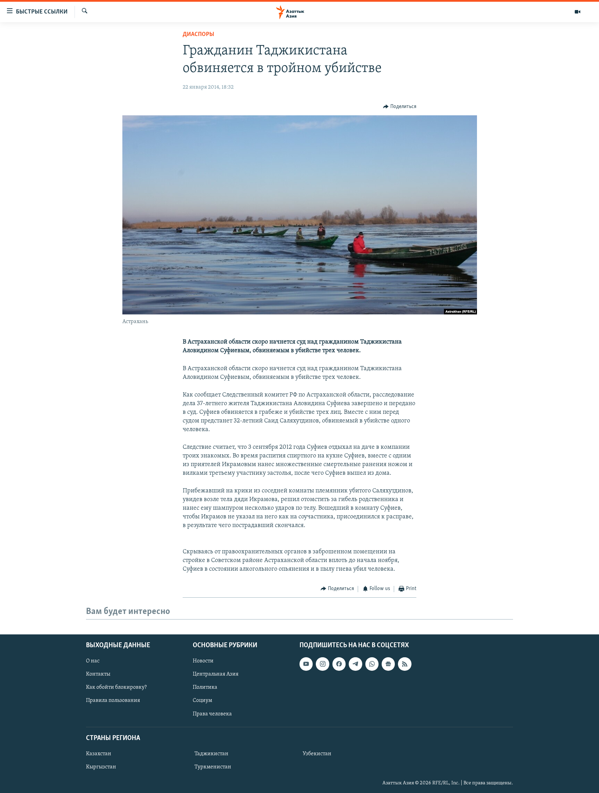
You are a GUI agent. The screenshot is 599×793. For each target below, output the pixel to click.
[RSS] (404, 663)
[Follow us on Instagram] (322, 663)
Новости (203, 661)
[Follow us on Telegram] (355, 663)
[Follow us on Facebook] (339, 663)
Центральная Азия (215, 674)
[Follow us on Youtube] (306, 663)
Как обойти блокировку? (116, 687)
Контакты (98, 674)
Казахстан (98, 754)
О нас (92, 661)
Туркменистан (212, 767)
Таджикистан (211, 754)
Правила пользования (113, 700)
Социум (202, 700)
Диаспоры (198, 35)
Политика (205, 687)
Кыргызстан (101, 767)
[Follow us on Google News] (388, 663)
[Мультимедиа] (577, 12)
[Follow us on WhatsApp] (372, 663)
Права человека (212, 713)
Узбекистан (317, 754)
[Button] (399, 106)
